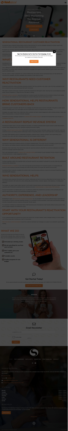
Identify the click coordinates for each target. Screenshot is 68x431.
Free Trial (33, 61)
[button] (54, 51)
